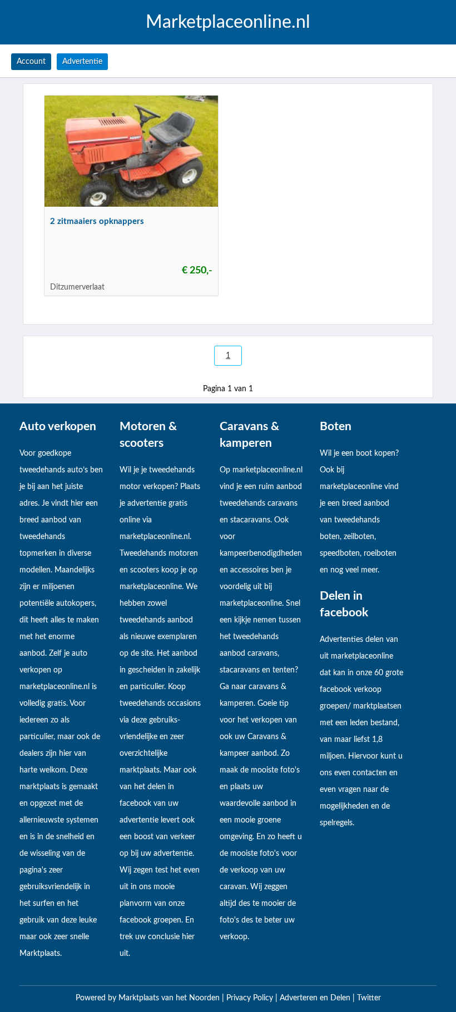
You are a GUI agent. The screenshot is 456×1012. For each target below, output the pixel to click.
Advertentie (82, 62)
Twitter (369, 998)
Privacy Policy (250, 998)
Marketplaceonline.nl (228, 22)
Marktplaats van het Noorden (170, 998)
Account (31, 62)
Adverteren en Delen (315, 998)
